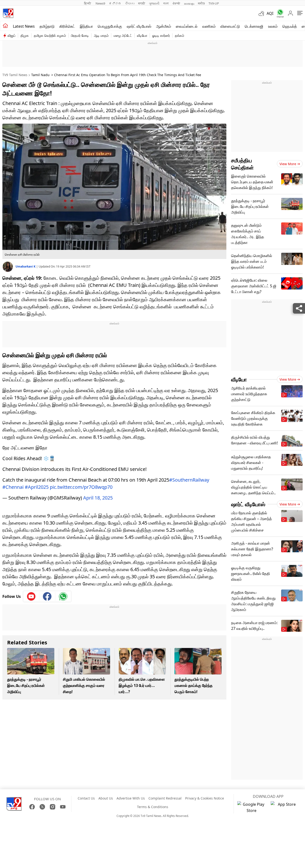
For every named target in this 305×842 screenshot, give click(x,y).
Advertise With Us (131, 798)
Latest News (24, 26)
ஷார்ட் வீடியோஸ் (139, 26)
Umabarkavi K (25, 266)
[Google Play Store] (251, 807)
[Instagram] (52, 807)
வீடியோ (142, 35)
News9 (100, 3)
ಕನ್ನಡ (115, 3)
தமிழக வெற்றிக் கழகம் (50, 35)
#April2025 (37, 487)
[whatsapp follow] (63, 596)
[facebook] (47, 596)
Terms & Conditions (152, 807)
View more (288, 164)
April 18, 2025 (98, 498)
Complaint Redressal (165, 798)
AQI (270, 13)
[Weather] (263, 13)
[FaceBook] (32, 807)
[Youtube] (31, 596)
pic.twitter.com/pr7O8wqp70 (81, 487)
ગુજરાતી (154, 3)
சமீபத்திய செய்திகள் (242, 164)
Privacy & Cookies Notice (204, 798)
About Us (105, 798)
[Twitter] (42, 807)
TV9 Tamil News (14, 75)
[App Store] (285, 807)
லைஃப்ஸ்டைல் (187, 26)
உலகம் (273, 26)
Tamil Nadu (40, 75)
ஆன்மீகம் (163, 26)
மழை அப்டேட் (123, 35)
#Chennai (13, 487)
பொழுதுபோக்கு (110, 26)
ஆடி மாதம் (101, 35)
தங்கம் (179, 35)
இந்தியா (86, 26)
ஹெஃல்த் (289, 26)
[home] (5, 26)
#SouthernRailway (189, 480)
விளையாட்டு (230, 26)
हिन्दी (88, 3)
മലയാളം (189, 3)
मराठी (141, 3)
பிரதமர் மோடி (80, 35)
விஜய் (11, 35)
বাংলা (166, 3)
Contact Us (86, 798)
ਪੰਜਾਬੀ (176, 3)
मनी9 (201, 3)
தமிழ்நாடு (47, 26)
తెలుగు (129, 3)
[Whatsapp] (278, 13)
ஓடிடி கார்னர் (161, 35)
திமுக (24, 35)
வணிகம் (209, 26)
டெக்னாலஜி (254, 26)
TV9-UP (213, 3)
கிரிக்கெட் (67, 26)
